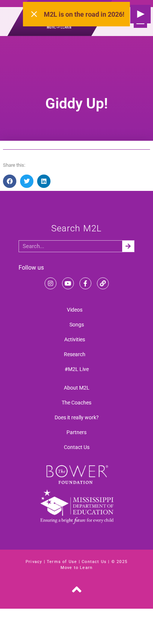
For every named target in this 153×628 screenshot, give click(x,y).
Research (74, 354)
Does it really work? (77, 417)
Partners (76, 432)
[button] (9, 181)
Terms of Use (62, 561)
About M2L (76, 388)
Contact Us (76, 447)
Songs (76, 325)
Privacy (34, 561)
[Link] (103, 283)
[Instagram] (50, 283)
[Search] (128, 246)
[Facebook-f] (85, 283)
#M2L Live (77, 369)
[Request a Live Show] (140, 14)
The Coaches (76, 403)
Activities (74, 339)
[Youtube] (68, 283)
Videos (74, 310)
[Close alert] (34, 14)
